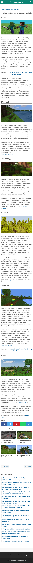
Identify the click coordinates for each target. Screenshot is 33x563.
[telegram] (29, 424)
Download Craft (23, 402)
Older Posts (28, 466)
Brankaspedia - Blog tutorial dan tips (18, 560)
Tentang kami (13, 555)
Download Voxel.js (7, 281)
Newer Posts (5, 466)
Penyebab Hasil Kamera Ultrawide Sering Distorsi (17, 529)
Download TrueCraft (7, 345)
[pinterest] (16, 424)
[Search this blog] (31, 2)
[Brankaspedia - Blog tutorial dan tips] (16, 2)
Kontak (7, 555)
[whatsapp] (23, 424)
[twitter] (10, 424)
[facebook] (4, 424)
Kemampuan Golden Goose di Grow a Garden (16, 541)
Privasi (20, 555)
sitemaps (25, 555)
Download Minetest (7, 154)
